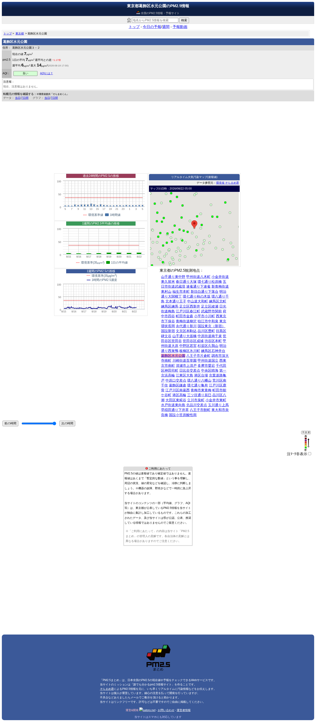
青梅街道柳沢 (186, 321)
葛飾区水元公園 (173, 356)
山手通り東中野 (173, 277)
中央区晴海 (209, 370)
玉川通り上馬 (218, 405)
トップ (134, 27)
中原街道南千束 (210, 336)
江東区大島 (184, 375)
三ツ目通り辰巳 (199, 395)
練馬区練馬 (169, 306)
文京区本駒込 (186, 331)
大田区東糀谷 (175, 400)
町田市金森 (184, 316)
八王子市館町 (200, 410)
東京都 (19, 33)
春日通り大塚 (186, 281)
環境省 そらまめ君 (227, 182)
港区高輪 (179, 395)
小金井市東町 (215, 400)
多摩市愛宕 (206, 365)
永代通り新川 (186, 326)
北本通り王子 (175, 301)
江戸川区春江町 (188, 311)
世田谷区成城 (193, 341)
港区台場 (201, 375)
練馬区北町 (217, 301)
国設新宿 (168, 331)
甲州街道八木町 (198, 277)
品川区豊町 (206, 331)
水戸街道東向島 (173, 405)
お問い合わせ (166, 710)
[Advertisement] (158, 136)
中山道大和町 (197, 301)
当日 (18, 98)
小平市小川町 (204, 316)
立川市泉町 (195, 400)
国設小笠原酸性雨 (183, 415)
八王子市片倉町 (198, 356)
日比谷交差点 (189, 370)
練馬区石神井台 (213, 351)
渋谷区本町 (213, 341)
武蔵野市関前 (211, 311)
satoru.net (149, 710)
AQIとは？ (46, 73)
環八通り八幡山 (199, 380)
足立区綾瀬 (209, 306)
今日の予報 (152, 27)
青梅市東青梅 (201, 390)
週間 (166, 27)
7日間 (24, 98)
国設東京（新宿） (211, 326)
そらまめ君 (107, 689)
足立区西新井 (189, 306)
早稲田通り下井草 (175, 410)
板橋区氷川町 (189, 351)
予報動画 (180, 27)
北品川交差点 (196, 405)
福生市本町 (181, 291)
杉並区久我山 (208, 346)
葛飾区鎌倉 (177, 385)
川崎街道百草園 (184, 360)
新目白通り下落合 (204, 291)
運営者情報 (184, 710)
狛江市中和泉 (208, 321)
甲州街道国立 (208, 360)
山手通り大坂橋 (184, 336)
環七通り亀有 (197, 385)
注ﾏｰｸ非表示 (297, 454)
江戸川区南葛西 (177, 390)
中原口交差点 (175, 380)
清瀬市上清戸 (186, 365)
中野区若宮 (188, 346)
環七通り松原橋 (210, 281)
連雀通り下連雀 (198, 286)
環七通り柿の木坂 (197, 296)
